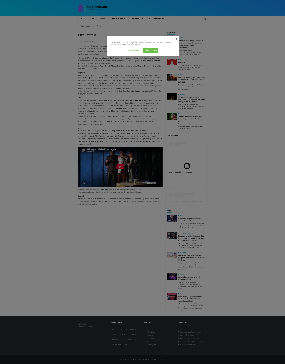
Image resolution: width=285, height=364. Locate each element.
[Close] (176, 40)
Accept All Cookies (151, 50)
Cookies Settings (133, 50)
